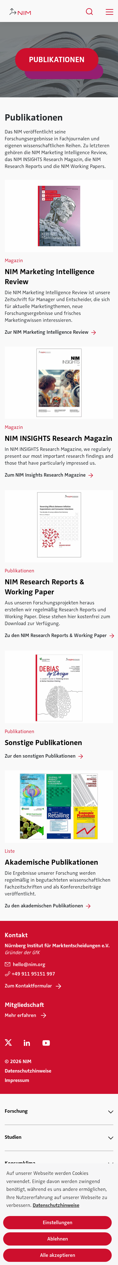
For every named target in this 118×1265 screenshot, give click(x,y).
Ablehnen (57, 1239)
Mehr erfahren (20, 1015)
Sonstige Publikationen (43, 742)
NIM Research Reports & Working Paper (44, 587)
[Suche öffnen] (89, 12)
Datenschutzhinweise (28, 1071)
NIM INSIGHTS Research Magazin (58, 438)
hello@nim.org (28, 964)
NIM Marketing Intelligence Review (49, 276)
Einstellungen (57, 1222)
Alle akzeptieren (57, 1255)
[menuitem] (89, 12)
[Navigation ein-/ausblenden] (109, 12)
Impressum (17, 1080)
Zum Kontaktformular (28, 986)
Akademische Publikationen (51, 862)
